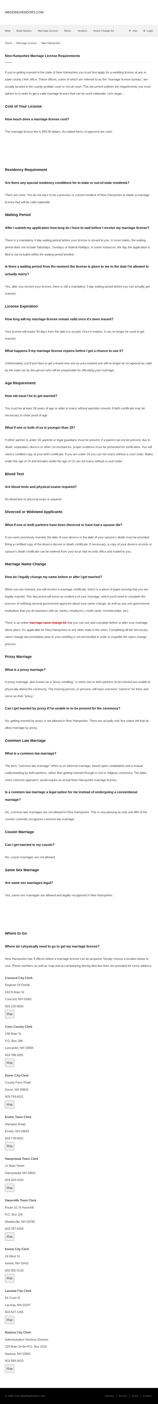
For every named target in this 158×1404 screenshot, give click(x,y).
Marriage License (48, 30)
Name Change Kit (103, 30)
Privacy (123, 1396)
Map (10, 1014)
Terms (134, 1396)
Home (8, 43)
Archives (109, 1396)
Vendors (82, 30)
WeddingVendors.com (24, 12)
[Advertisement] (79, 150)
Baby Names (24, 30)
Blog (7, 30)
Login (150, 30)
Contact (147, 1396)
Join (134, 30)
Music (67, 30)
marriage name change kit (47, 622)
